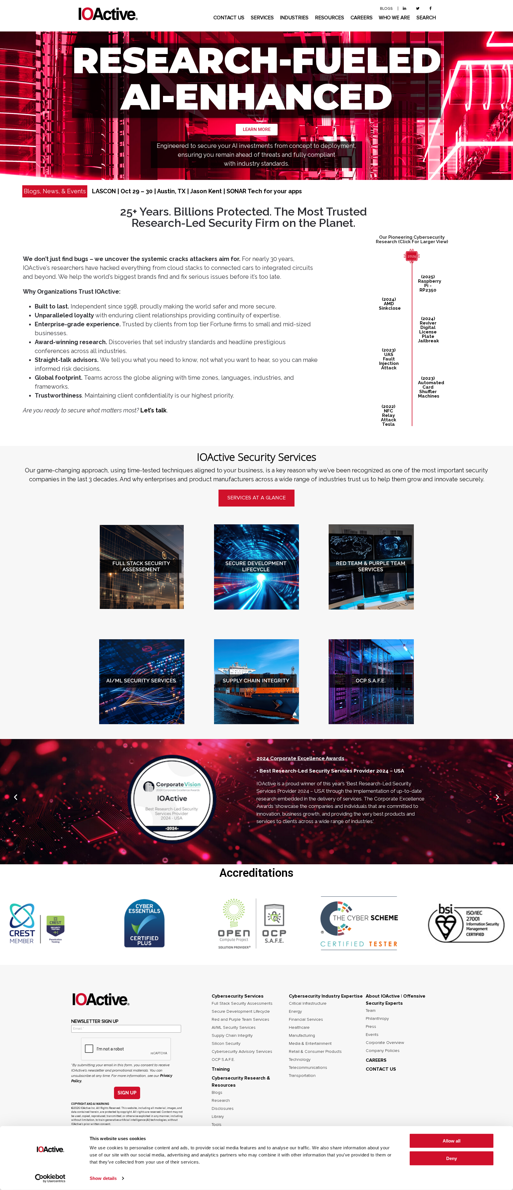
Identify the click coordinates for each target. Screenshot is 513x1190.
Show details (103, 1178)
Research (221, 1101)
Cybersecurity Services (238, 996)
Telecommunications (308, 1068)
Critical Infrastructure (308, 1003)
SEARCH (426, 17)
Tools (216, 1125)
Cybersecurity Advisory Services (242, 1052)
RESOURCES (329, 17)
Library (218, 1117)
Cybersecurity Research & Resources (241, 1082)
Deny (451, 1158)
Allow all (451, 1140)
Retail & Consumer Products (315, 1052)
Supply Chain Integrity (232, 1036)
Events (372, 1035)
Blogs (217, 1093)
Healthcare (299, 1028)
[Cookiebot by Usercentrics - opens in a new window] (50, 1178)
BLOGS (386, 9)
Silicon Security (226, 1044)
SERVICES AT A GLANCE (256, 498)
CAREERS (362, 17)
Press (371, 1027)
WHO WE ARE (394, 17)
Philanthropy (377, 1019)
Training (221, 1069)
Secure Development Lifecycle (241, 1011)
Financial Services (306, 1019)
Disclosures (223, 1109)
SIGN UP (127, 1093)
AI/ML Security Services (234, 1028)
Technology (300, 1060)
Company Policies (383, 1051)
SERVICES (262, 17)
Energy (295, 1011)
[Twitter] (417, 9)
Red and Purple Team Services (240, 1019)
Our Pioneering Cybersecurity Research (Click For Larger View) (412, 239)
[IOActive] (108, 14)
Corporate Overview (385, 1043)
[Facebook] (430, 9)
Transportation (302, 1076)
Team (371, 1011)
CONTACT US (228, 17)
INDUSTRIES (294, 17)
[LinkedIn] (404, 9)
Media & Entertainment (310, 1044)
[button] (15, 797)
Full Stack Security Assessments (242, 1003)
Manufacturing (302, 1036)
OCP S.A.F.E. (223, 1060)
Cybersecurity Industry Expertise (326, 996)
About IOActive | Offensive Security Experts (395, 1000)
